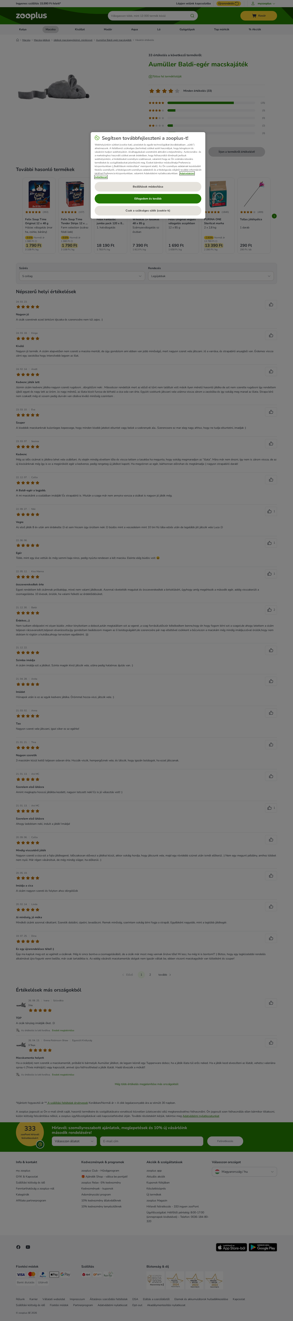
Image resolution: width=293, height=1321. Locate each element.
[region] (148, 175)
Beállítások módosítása (148, 187)
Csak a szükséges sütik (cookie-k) (148, 210)
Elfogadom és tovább (147, 199)
